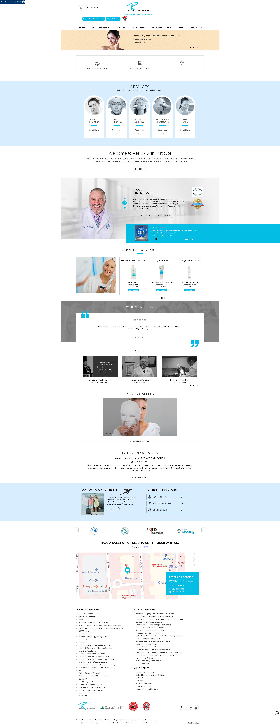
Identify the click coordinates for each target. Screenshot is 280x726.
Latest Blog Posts (140, 453)
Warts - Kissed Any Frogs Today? (148, 661)
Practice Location (181, 577)
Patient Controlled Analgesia (89, 673)
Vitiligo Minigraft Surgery (145, 658)
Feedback (110, 723)
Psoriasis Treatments (144, 686)
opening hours (160, 510)
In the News (158, 227)
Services (121, 27)
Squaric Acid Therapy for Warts (147, 647)
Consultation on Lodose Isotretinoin (149, 622)
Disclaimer (86, 723)
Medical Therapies (94, 125)
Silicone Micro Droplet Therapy (90, 685)
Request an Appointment (93, 19)
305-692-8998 (91, 8)
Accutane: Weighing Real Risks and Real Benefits (155, 614)
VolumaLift (83, 696)
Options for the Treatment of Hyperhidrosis (152, 628)
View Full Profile (142, 215)
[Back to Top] (276, 713)
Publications (163, 215)
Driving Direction (176, 585)
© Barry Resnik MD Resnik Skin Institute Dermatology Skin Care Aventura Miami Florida (109, 720)
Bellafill (82, 619)
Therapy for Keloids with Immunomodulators (153, 650)
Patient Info (138, 27)
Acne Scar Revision (86, 614)
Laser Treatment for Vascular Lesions (93, 662)
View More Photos (140, 441)
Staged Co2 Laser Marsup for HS (148, 639)
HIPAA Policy (150, 723)
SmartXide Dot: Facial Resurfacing (92, 690)
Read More (140, 169)
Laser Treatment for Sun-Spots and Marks (94, 657)
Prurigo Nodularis (142, 664)
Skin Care (185, 125)
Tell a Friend (120, 723)
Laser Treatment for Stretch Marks (92, 654)
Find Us (182, 69)
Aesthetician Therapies (87, 616)
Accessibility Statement (135, 723)
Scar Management (86, 682)
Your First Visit (160, 497)
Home (82, 27)
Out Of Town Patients (97, 69)
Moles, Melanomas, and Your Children (150, 675)
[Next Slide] (197, 48)
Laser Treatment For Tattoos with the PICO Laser (97, 659)
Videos (140, 351)
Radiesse (83, 679)
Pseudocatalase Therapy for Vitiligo (149, 633)
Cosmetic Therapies (117, 125)
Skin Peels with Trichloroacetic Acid (92, 687)
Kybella (81, 643)
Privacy (94, 723)
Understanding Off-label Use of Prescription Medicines (156, 655)
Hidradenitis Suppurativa (145, 672)
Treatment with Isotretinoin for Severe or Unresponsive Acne (159, 652)
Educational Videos (162, 503)
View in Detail (133, 290)
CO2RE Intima (84, 631)
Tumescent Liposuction (88, 693)
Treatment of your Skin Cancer (147, 689)
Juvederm (83, 640)
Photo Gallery (140, 394)
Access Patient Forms (140, 69)
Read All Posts (140, 477)
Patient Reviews (140, 307)
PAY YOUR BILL (113, 19)
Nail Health (140, 678)
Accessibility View (13, 2)
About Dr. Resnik (100, 27)
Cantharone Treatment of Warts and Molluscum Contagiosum (159, 619)
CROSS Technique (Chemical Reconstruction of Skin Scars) (101, 628)
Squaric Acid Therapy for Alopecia (148, 644)
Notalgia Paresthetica (144, 683)
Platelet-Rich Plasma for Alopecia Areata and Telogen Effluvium (160, 636)
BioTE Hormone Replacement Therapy (93, 622)
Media (182, 27)
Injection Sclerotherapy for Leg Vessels (93, 637)
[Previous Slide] (190, 48)
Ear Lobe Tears (84, 634)
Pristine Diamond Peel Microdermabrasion (95, 676)
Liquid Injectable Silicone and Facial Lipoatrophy (97, 645)
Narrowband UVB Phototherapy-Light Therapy (153, 625)
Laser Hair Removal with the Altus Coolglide (95, 648)
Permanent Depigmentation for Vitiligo (151, 630)
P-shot (81, 670)
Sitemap (102, 723)
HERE (145, 547)
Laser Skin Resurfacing (87, 651)
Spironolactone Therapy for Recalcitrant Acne (153, 641)
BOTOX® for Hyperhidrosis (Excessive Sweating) (154, 616)
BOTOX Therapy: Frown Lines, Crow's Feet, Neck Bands (100, 625)
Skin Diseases (141, 668)
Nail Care (139, 681)
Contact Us (196, 27)
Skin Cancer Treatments (162, 125)
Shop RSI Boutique (161, 27)
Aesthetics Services (139, 125)
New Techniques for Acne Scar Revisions (94, 668)
